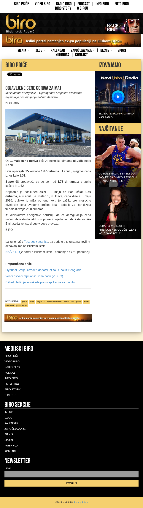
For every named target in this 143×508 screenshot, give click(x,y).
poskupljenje (21, 305)
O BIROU (82, 8)
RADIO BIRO (64, 4)
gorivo (24, 302)
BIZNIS (105, 50)
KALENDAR (58, 50)
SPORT (122, 50)
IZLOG (39, 50)
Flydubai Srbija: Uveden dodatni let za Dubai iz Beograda (43, 270)
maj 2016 (41, 302)
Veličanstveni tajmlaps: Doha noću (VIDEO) (34, 276)
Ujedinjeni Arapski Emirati (58, 302)
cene (32, 302)
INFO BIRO (102, 4)
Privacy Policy (81, 502)
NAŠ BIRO (12, 252)
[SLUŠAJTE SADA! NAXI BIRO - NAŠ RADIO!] (118, 96)
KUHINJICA (62, 55)
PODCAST (83, 4)
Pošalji (71, 483)
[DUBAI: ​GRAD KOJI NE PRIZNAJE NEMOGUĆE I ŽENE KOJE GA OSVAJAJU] (118, 212)
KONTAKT (81, 55)
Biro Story (63, 8)
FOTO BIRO (122, 4)
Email (7, 467)
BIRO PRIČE (21, 4)
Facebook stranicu (36, 241)
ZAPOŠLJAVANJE (82, 50)
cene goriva (76, 302)
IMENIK (22, 50)
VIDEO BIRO (42, 4)
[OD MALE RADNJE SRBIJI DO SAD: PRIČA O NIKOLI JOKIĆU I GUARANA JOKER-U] (118, 160)
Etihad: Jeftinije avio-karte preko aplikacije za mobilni (40, 282)
